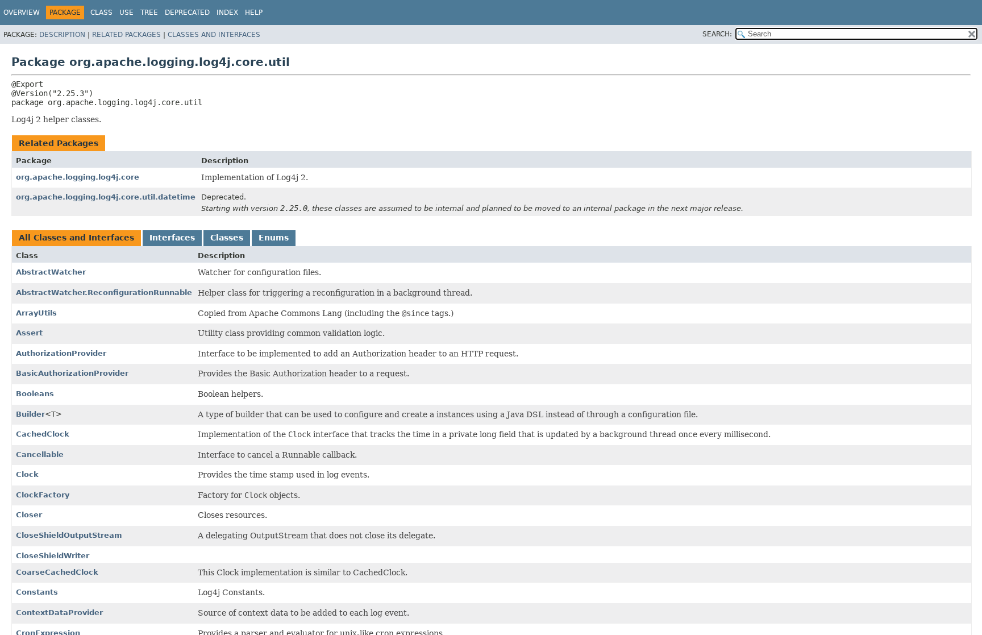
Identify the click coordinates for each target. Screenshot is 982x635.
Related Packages (126, 35)
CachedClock (42, 434)
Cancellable (40, 454)
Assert (29, 333)
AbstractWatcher (51, 272)
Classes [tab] (226, 237)
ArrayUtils (36, 313)
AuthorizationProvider (61, 353)
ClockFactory (42, 495)
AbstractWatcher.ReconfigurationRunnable (104, 292)
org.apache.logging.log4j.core (77, 177)
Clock (27, 474)
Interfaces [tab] (172, 237)
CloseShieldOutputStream (69, 535)
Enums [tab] (274, 237)
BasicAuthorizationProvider (72, 373)
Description (62, 35)
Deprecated (187, 12)
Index (227, 12)
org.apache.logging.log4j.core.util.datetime (105, 197)
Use (126, 12)
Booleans (35, 393)
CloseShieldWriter (52, 555)
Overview (21, 12)
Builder (30, 414)
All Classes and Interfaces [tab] (76, 237)
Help (254, 12)
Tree (149, 12)
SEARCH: (717, 34)
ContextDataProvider (59, 612)
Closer (29, 515)
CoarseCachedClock (57, 572)
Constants (37, 592)
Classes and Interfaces (214, 35)
